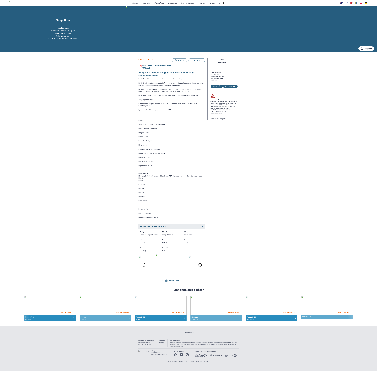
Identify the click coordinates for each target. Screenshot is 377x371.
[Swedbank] (231, 355)
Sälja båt (146, 3)
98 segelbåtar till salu (144, 342)
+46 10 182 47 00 (155, 352)
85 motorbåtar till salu (144, 344)
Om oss (202, 3)
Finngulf (67, 33)
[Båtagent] (10, 1)
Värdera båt (230, 86)
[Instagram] (187, 354)
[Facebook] (175, 354)
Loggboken (172, 3)
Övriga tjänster (187, 3)
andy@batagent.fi (216, 78)
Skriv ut (181, 60)
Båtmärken (162, 342)
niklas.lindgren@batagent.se (159, 354)
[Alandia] (216, 355)
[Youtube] (181, 354)
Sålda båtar (159, 3)
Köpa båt (135, 3)
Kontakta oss (215, 3)
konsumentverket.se (216, 113)
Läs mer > (213, 81)
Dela (198, 60)
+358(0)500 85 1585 (217, 76)
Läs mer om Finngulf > (218, 119)
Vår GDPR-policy (183, 361)
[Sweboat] (201, 355)
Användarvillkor (172, 361)
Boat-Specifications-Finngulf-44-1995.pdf (156, 66)
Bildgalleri (368, 48)
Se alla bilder (174, 280)
